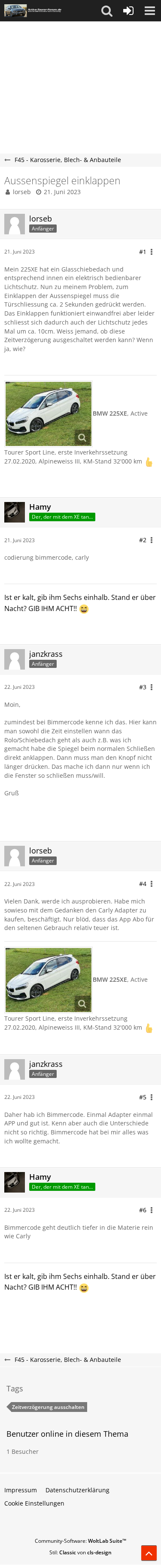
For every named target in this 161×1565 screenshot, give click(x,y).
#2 (142, 540)
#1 (142, 252)
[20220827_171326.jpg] (48, 414)
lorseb (22, 192)
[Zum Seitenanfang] (149, 1553)
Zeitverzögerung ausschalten (48, 1407)
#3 (142, 687)
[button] (106, 10)
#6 (142, 1210)
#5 (142, 1097)
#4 (142, 884)
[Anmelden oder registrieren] (128, 10)
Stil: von (80, 1552)
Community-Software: (80, 1540)
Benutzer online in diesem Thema (67, 1434)
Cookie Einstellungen (34, 1503)
